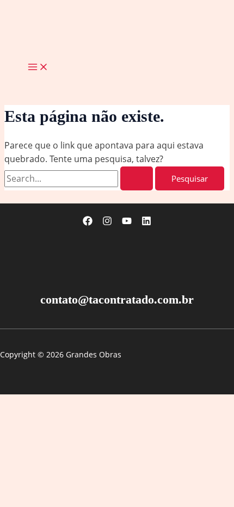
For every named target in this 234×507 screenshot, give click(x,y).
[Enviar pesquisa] (136, 178)
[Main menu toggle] (38, 67)
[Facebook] (88, 222)
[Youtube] (127, 222)
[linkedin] (146, 222)
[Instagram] (107, 222)
